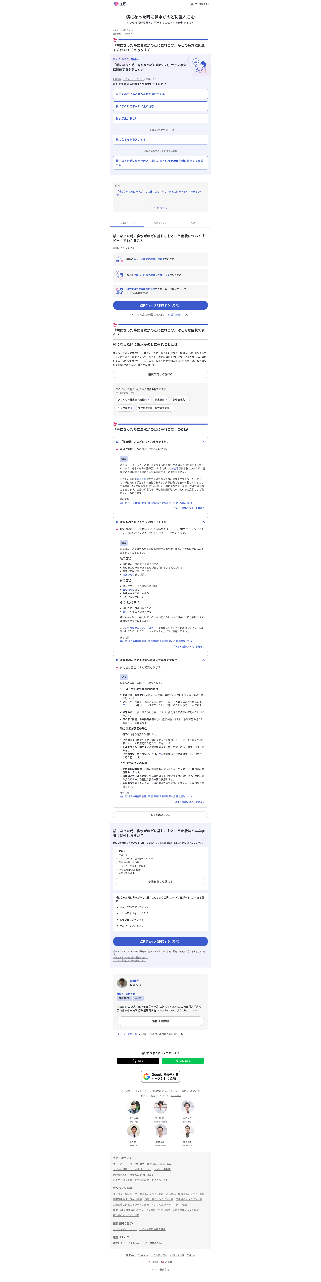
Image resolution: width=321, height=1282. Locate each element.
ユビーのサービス (122, 1164)
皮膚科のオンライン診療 (189, 1199)
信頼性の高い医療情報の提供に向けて (130, 957)
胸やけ (126, 611)
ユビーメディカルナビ (125, 1229)
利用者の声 (165, 1164)
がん (161, 753)
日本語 (153, 1261)
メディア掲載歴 (162, 1169)
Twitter (191, 1255)
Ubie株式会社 (162, 1269)
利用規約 (117, 79)
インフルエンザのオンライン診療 (170, 1204)
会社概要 (139, 1164)
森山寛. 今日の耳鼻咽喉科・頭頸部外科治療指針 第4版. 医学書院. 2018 (156, 503)
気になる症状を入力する (131, 139)
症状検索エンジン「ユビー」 (142, 627)
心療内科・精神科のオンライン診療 (185, 1194)
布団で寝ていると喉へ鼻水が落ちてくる (140, 94)
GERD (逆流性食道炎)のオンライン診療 (134, 1210)
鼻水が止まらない (127, 118)
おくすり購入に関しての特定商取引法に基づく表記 (140, 1180)
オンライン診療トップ (125, 1194)
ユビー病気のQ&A (152, 1243)
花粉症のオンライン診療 (126, 1215)
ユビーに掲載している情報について (129, 960)
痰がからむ (129, 574)
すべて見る (176, 1095)
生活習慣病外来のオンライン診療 (131, 1204)
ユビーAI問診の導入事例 (152, 1229)
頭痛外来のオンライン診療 (158, 1199)
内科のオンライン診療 (152, 1194)
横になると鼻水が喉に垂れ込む (135, 106)
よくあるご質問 (159, 1255)
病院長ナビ (119, 1243)
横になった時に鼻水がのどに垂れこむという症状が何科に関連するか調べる (159, 163)
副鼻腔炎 (141, 478)
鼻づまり (127, 589)
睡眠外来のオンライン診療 (127, 1199)
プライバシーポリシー (133, 79)
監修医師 (152, 1164)
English (167, 1261)
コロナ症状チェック (175, 314)
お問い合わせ (177, 1255)
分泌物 (175, 468)
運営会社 (131, 1255)
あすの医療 (134, 1243)
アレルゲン (129, 705)
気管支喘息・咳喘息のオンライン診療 (178, 1210)
